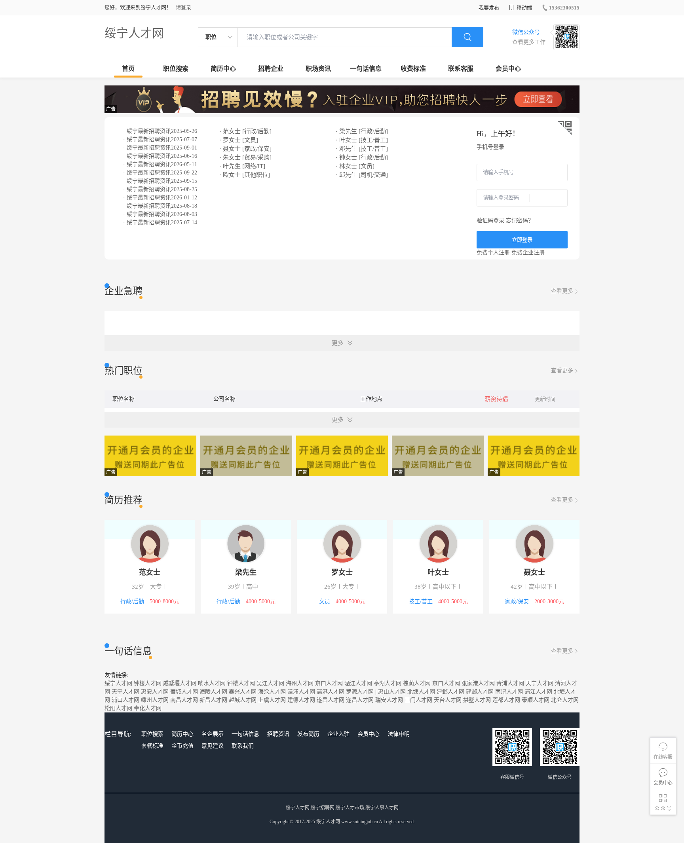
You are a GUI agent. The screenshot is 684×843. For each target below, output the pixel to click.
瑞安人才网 (389, 700)
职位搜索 (175, 68)
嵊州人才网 (155, 700)
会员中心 (508, 68)
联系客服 (460, 68)
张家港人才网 (478, 683)
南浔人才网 (509, 692)
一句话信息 (366, 68)
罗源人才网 (360, 692)
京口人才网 (329, 683)
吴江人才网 (270, 683)
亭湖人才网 (387, 683)
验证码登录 (490, 221)
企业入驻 (338, 734)
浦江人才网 (538, 692)
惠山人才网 (392, 692)
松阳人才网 (118, 708)
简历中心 (223, 68)
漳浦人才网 (301, 692)
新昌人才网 (213, 700)
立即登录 (522, 240)
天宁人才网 (539, 683)
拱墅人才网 (477, 700)
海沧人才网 (272, 692)
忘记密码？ (520, 221)
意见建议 (212, 746)
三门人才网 (418, 700)
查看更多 (562, 291)
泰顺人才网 (535, 700)
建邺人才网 (450, 692)
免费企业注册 (528, 253)
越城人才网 (242, 700)
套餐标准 (152, 746)
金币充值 (182, 746)
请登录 (183, 7)
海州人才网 (300, 683)
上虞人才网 (272, 700)
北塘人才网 (421, 692)
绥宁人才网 (134, 33)
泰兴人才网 (242, 692)
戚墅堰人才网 (179, 683)
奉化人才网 (148, 708)
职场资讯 (318, 68)
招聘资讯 (278, 734)
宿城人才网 (184, 692)
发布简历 (308, 734)
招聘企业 (270, 68)
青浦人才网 (510, 683)
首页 (128, 68)
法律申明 (399, 734)
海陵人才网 (213, 692)
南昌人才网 (184, 700)
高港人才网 (330, 692)
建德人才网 (301, 700)
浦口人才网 (125, 700)
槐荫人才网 (417, 683)
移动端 (523, 8)
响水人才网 (212, 683)
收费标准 (413, 68)
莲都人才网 (506, 700)
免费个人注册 (493, 253)
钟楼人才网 (148, 683)
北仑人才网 (565, 700)
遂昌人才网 (330, 700)
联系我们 (243, 746)
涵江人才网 (358, 683)
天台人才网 (448, 700)
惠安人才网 (155, 692)
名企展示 (212, 734)
